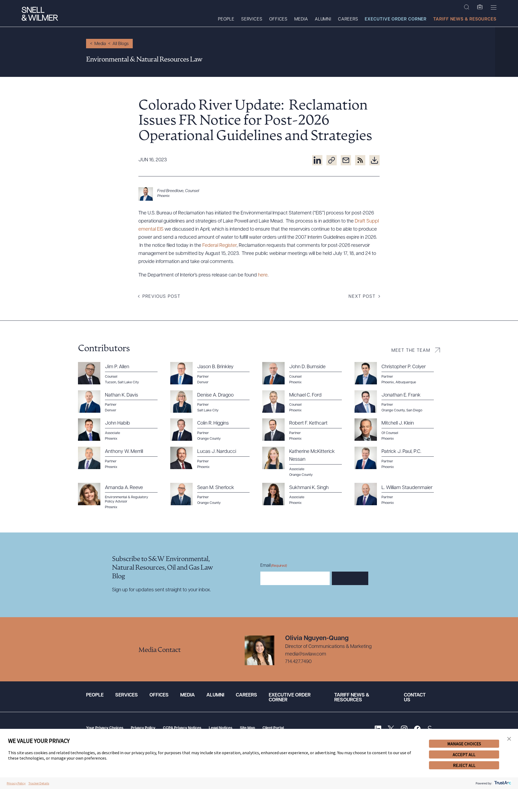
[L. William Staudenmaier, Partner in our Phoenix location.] (397, 494)
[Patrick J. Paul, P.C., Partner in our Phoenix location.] (397, 458)
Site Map (247, 728)
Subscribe (350, 578)
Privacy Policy (143, 728)
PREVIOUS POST (161, 297)
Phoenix (163, 196)
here (263, 275)
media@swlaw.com (305, 654)
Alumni (323, 19)
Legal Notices (220, 728)
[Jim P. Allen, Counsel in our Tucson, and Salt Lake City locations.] (121, 373)
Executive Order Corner (396, 19)
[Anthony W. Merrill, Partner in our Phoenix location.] (121, 458)
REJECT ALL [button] (464, 765)
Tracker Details (38, 783)
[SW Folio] (480, 7)
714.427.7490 (298, 662)
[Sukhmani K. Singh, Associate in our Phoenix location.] (305, 494)
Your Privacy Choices (104, 728)
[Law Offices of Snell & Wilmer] (40, 14)
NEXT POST (362, 297)
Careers (348, 19)
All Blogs (121, 44)
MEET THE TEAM (410, 351)
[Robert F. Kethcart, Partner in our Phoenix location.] (305, 429)
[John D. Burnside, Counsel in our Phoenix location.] (305, 373)
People (226, 19)
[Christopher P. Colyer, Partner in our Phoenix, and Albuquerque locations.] (397, 373)
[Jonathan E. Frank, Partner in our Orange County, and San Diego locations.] (397, 401)
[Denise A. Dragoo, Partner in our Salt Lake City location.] (213, 401)
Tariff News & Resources (464, 19)
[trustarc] (502, 783)
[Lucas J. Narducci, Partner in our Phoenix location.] (213, 458)
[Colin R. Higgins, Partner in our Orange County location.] (213, 429)
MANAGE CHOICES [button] (464, 743)
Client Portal (273, 728)
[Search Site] (466, 7)
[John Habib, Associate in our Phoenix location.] (121, 429)
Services (252, 19)
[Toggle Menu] (493, 7)
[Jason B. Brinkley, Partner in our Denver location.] (213, 373)
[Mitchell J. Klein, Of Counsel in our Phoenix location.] (397, 429)
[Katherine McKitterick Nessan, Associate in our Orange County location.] (305, 462)
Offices (278, 19)
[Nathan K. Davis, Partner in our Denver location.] (121, 401)
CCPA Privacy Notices (182, 728)
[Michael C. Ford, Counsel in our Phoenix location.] (305, 401)
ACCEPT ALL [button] (464, 754)
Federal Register (219, 245)
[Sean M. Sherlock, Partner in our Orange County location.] (213, 494)
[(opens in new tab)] (317, 160)
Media (301, 19)
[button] (509, 739)
